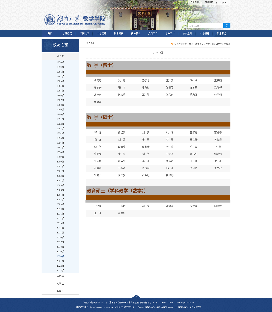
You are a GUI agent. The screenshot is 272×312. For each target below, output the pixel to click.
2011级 (60, 213)
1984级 (60, 86)
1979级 (60, 67)
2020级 (60, 256)
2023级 (60, 270)
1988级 (60, 105)
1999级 (60, 157)
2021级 (60, 261)
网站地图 (209, 2)
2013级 (60, 223)
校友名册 (210, 44)
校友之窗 (187, 33)
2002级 (60, 171)
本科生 (60, 276)
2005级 (60, 185)
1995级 (60, 138)
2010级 (60, 209)
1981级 (60, 72)
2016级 (60, 237)
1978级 (60, 62)
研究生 (60, 56)
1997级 (60, 147)
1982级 (60, 76)
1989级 (60, 109)
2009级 (60, 204)
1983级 (60, 81)
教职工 (60, 291)
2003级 (60, 176)
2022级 (60, 266)
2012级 (60, 218)
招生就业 (136, 33)
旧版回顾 (194, 2)
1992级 (60, 124)
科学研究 (118, 33)
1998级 (60, 152)
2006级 (60, 190)
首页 (50, 33)
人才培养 (101, 33)
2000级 (60, 161)
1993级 (60, 128)
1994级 (60, 133)
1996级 (60, 142)
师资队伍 (84, 33)
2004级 (60, 180)
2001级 (60, 166)
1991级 (60, 119)
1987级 (60, 100)
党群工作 (153, 33)
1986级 (60, 95)
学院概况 (67, 33)
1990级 (60, 114)
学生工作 (170, 33)
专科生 (60, 283)
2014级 (60, 228)
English (223, 2)
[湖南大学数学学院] (87, 25)
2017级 (60, 242)
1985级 (60, 90)
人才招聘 (204, 33)
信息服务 (221, 33)
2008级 (60, 199)
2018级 (60, 247)
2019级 (60, 251)
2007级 (60, 195)
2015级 (60, 232)
